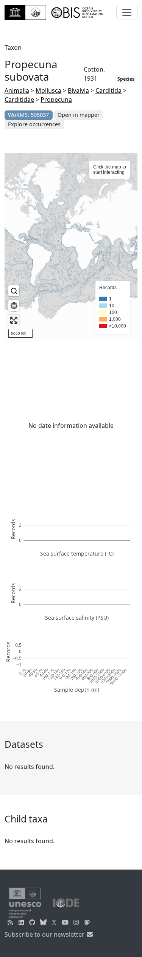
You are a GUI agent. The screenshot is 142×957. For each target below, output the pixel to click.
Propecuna (56, 99)
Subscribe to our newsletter (45, 934)
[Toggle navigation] (126, 12)
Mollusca (48, 90)
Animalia (17, 90)
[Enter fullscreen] (13, 320)
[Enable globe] (13, 305)
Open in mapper (79, 114)
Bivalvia (78, 90)
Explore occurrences (34, 124)
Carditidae (19, 99)
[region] (71, 247)
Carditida (108, 90)
